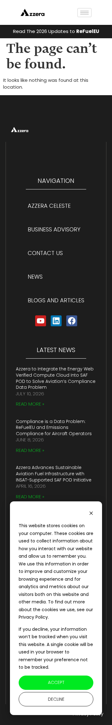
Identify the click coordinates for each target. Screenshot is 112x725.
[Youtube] (40, 320)
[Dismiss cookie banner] (91, 514)
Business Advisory (54, 229)
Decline (56, 699)
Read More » (30, 404)
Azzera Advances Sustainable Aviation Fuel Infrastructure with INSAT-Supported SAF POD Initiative (53, 473)
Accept (56, 682)
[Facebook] (71, 320)
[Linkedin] (56, 320)
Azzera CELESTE (49, 206)
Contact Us (45, 253)
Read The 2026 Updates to (56, 31)
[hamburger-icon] (84, 12)
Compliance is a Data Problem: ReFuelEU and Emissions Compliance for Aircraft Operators (54, 427)
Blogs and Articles (56, 300)
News (35, 277)
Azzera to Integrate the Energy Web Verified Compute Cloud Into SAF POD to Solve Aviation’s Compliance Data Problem (56, 378)
